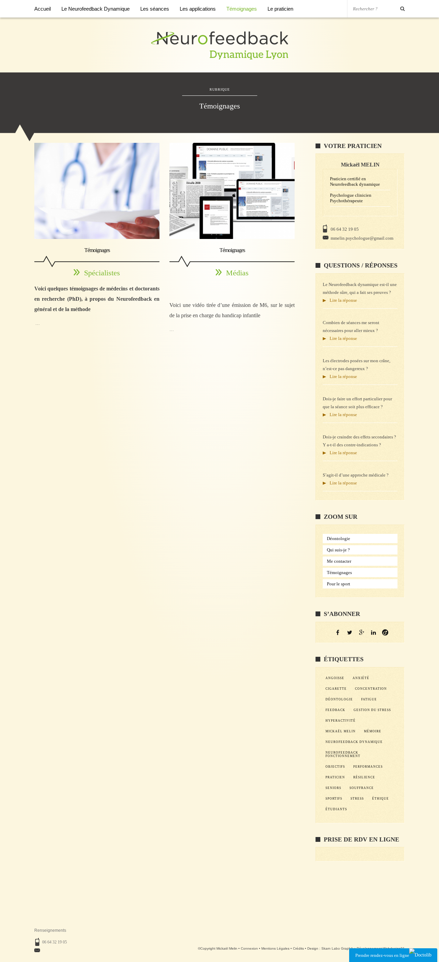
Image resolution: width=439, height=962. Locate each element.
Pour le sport (338, 583)
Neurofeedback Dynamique (354, 742)
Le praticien (280, 9)
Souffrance (361, 788)
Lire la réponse (343, 300)
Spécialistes (102, 272)
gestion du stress (372, 710)
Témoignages (241, 9)
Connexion (249, 948)
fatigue (369, 699)
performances (368, 766)
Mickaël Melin (340, 731)
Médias (237, 272)
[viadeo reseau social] (385, 632)
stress (357, 798)
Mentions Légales (275, 948)
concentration (371, 688)
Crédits (298, 948)
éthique (380, 798)
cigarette (336, 688)
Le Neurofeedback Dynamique (95, 9)
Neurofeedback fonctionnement (342, 754)
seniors (333, 788)
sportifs (333, 798)
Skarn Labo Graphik (337, 948)
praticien (335, 777)
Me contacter (339, 561)
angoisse (334, 678)
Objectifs (335, 766)
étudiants (336, 809)
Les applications (198, 9)
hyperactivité (340, 720)
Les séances (154, 9)
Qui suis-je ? (338, 549)
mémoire (372, 731)
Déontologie (338, 538)
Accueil (42, 9)
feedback (335, 710)
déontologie (339, 699)
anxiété (361, 678)
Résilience (364, 777)
